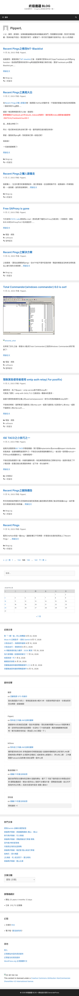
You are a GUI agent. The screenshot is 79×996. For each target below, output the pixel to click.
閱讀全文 (6, 71)
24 (5, 608)
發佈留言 (8, 241)
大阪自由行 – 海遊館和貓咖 (14, 643)
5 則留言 (8, 514)
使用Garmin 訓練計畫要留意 (15, 828)
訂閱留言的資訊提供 (12, 958)
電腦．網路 (9, 235)
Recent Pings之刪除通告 (17, 490)
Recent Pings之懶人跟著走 (15, 103)
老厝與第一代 (9, 658)
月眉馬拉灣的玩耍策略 (13, 846)
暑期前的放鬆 (9, 661)
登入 (6, 950)
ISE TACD (19, 448)
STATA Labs (15, 219)
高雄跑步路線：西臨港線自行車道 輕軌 (19, 839)
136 (28, 560)
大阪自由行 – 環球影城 (13, 647)
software (9, 238)
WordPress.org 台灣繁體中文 (15, 961)
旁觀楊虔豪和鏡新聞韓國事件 (15, 669)
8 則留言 (8, 197)
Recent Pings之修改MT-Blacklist (23, 48)
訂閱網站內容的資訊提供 (13, 954)
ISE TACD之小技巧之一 (16, 437)
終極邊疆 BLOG (39, 6)
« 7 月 (38, 616)
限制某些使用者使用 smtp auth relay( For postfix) (32, 379)
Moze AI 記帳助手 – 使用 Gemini (17, 640)
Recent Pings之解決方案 (17, 252)
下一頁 (42, 560)
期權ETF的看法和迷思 (18, 774)
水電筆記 (8, 476)
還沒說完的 (17, 931)
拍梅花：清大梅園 (11, 854)
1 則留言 (8, 276)
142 (35, 560)
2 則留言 (8, 81)
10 (5, 601)
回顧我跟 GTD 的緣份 (18, 696)
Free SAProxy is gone (16, 208)
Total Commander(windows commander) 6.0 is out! (35, 286)
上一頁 (6, 560)
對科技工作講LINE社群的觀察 (21, 720)
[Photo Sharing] (9, 341)
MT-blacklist (26, 59)
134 (19, 560)
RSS (13, 925)
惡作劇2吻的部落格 (11, 843)
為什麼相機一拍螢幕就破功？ (15, 654)
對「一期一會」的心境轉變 (14, 636)
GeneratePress (53, 993)
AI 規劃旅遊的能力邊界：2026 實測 (18, 650)
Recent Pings (11, 525)
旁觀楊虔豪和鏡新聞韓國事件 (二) (17, 665)
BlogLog (8, 78)
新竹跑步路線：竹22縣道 (14, 836)
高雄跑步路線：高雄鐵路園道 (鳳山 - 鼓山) (20, 832)
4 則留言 (8, 162)
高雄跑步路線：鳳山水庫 (13, 861)
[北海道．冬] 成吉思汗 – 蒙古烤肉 (17, 857)
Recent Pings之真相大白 (17, 92)
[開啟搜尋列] (76, 17)
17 (5, 604)
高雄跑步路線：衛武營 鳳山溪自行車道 (19, 850)
